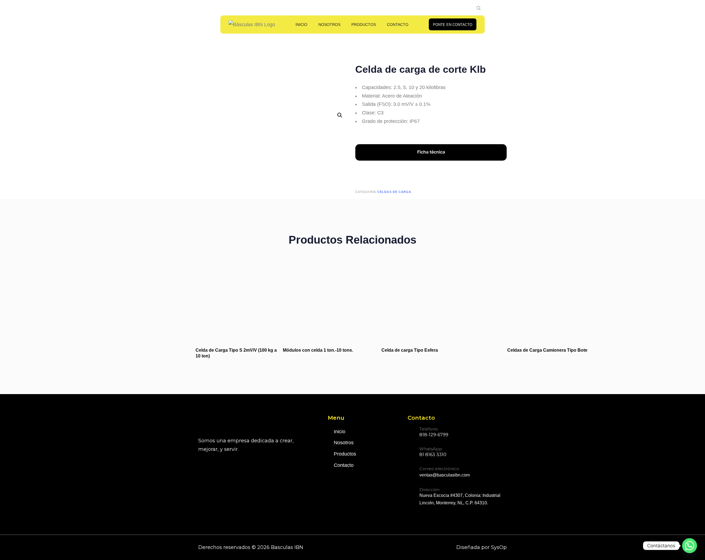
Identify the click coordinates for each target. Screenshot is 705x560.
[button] (340, 115)
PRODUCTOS (363, 24)
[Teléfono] (428, 432)
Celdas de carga (394, 191)
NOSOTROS (329, 24)
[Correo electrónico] (439, 473)
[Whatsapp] (689, 545)
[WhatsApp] (427, 452)
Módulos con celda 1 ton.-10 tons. (318, 350)
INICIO (301, 24)
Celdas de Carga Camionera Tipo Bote (547, 350)
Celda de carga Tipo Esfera (409, 350)
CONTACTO (397, 24)
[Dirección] (457, 497)
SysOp (499, 547)
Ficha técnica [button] (431, 152)
